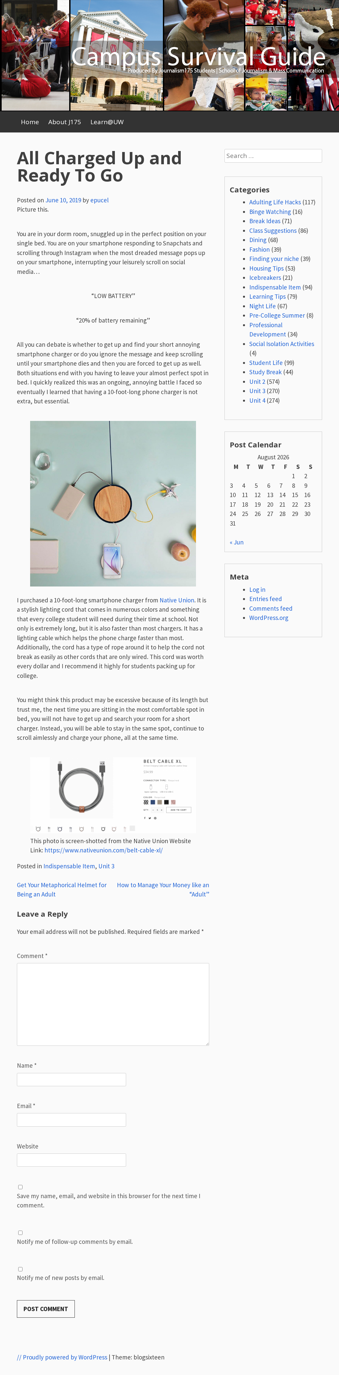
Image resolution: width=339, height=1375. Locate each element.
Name (27, 1065)
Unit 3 (106, 866)
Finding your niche (274, 259)
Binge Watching (270, 212)
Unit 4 (257, 400)
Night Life (262, 306)
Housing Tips (266, 268)
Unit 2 (257, 381)
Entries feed (265, 599)
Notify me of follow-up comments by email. (75, 1242)
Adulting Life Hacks (275, 202)
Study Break (265, 372)
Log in (257, 589)
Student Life (266, 363)
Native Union (177, 600)
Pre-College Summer (277, 315)
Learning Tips (267, 296)
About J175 (64, 122)
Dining (257, 240)
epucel (99, 200)
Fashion (259, 249)
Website (27, 1146)
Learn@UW (107, 122)
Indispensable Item (69, 866)
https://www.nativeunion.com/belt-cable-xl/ (103, 850)
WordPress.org (268, 618)
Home (30, 122)
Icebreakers (265, 277)
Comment (32, 956)
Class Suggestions (273, 230)
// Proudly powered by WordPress (62, 1357)
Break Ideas (264, 221)
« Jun (237, 542)
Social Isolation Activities (281, 344)
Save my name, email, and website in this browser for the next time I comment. (108, 1200)
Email (26, 1106)
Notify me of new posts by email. (60, 1278)
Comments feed (271, 608)
